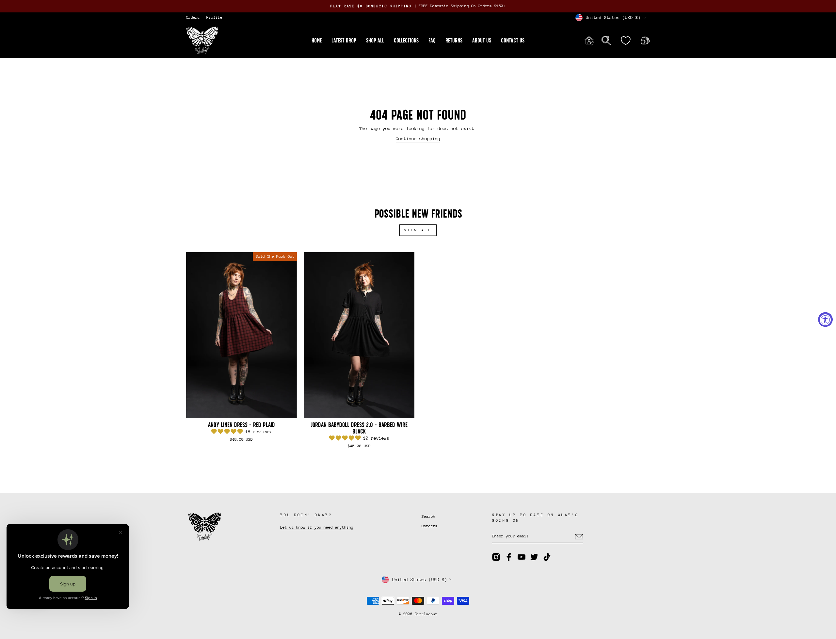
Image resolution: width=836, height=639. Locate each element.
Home (317, 40)
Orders (193, 17)
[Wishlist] (625, 40)
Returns (453, 40)
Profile (214, 17)
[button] (228, 431)
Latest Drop (343, 40)
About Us (481, 40)
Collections (406, 40)
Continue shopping (418, 138)
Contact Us (512, 40)
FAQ (432, 40)
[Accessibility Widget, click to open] (825, 319)
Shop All (375, 40)
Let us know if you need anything (316, 527)
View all (418, 230)
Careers (430, 526)
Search (428, 516)
